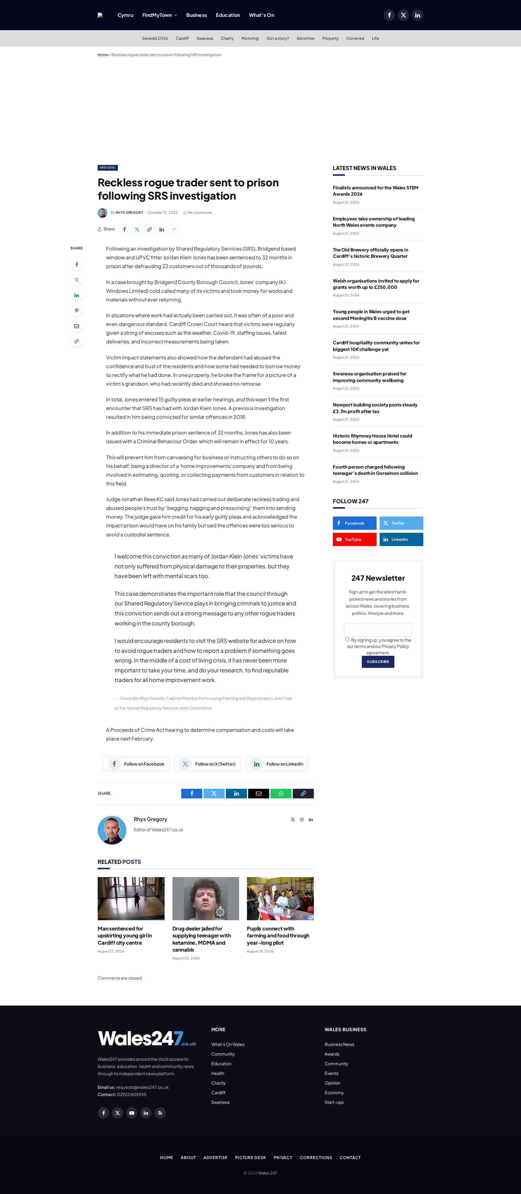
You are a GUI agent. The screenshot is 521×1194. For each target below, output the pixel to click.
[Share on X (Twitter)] (136, 229)
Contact (350, 1157)
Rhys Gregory (129, 212)
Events (331, 1073)
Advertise (305, 38)
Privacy (283, 1157)
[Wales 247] (100, 15)
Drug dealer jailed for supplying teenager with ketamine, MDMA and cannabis (201, 938)
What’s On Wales (228, 1044)
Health (217, 1073)
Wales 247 (267, 1172)
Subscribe (378, 661)
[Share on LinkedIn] (161, 229)
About (188, 1157)
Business (196, 15)
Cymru (125, 15)
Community (223, 1054)
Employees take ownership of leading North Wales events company (374, 222)
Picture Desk (250, 1157)
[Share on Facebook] (124, 229)
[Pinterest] (77, 311)
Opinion (332, 1082)
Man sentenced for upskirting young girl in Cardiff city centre (125, 935)
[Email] (77, 326)
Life (375, 38)
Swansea (205, 38)
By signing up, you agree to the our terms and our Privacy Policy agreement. (379, 646)
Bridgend (107, 167)
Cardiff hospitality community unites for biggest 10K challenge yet (376, 346)
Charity (227, 38)
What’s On (261, 15)
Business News (339, 1044)
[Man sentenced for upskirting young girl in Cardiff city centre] (131, 898)
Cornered (355, 38)
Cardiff (182, 38)
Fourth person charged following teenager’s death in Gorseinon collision (375, 470)
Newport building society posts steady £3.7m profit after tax (375, 408)
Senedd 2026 (155, 38)
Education (228, 15)
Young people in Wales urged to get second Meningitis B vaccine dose (371, 314)
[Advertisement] (260, 110)
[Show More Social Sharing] (174, 229)
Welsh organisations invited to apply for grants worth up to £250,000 (376, 284)
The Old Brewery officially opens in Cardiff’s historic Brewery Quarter (370, 253)
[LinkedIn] (77, 295)
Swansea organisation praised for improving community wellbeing (369, 377)
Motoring (250, 38)
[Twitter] (77, 280)
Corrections (316, 1157)
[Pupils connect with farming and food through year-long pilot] (280, 898)
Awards (332, 1054)
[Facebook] (77, 264)
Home (103, 54)
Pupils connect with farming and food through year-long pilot (278, 935)
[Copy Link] (149, 229)
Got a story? (278, 38)
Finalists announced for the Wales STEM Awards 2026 (375, 191)
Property (330, 38)
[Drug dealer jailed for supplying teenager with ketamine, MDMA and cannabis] (205, 898)
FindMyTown (157, 15)
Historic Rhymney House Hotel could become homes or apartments (372, 439)
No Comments (200, 212)
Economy (334, 1092)
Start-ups (334, 1102)
